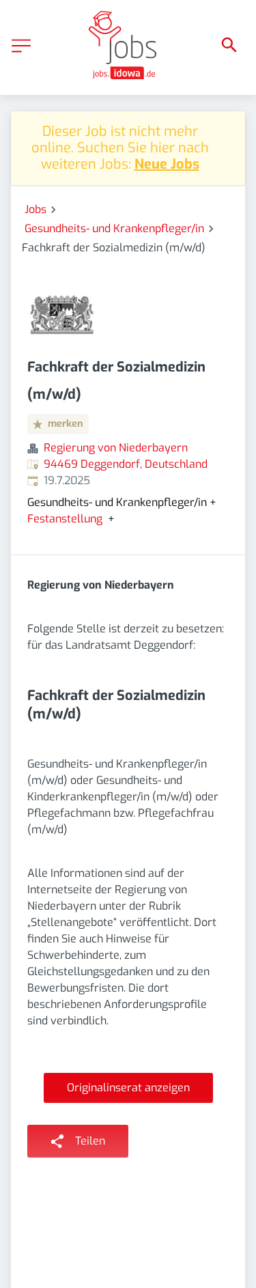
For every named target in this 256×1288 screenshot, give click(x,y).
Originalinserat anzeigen (128, 1087)
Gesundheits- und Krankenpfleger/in (114, 228)
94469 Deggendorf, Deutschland (126, 464)
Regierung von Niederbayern (116, 447)
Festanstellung (64, 519)
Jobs (35, 209)
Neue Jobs (166, 164)
